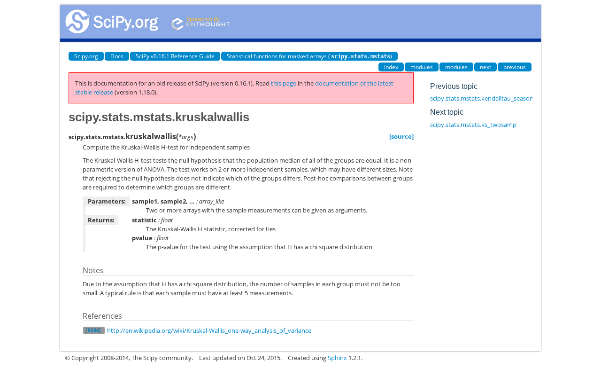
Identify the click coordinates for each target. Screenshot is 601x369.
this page (283, 83)
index (391, 67)
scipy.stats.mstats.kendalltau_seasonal (484, 98)
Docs (116, 56)
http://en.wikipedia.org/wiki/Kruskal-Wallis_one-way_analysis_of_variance (209, 330)
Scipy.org (86, 56)
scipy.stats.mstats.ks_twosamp (473, 124)
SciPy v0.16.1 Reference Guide (175, 56)
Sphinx (337, 357)
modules (421, 67)
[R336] (93, 330)
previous (514, 67)
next (485, 67)
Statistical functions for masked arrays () (309, 56)
